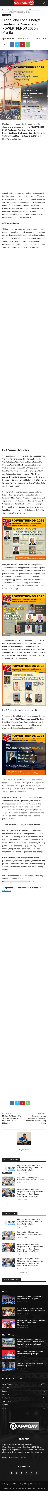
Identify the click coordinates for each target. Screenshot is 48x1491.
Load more (23, 1273)
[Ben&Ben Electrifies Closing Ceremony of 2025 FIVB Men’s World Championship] (8, 1323)
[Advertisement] (24, 167)
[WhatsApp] (28, 44)
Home (4, 10)
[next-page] (7, 1203)
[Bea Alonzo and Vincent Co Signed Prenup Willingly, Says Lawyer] (8, 1354)
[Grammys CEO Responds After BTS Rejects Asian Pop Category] (8, 1299)
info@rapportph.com (19, 1457)
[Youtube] (31, 1473)
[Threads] (36, 1473)
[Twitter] (17, 44)
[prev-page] (3, 1203)
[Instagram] (16, 1473)
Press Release (12, 10)
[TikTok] (21, 1473)
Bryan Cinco (11, 38)
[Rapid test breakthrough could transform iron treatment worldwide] (8, 1181)
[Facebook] (12, 44)
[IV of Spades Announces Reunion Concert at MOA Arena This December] (8, 1311)
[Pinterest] (22, 44)
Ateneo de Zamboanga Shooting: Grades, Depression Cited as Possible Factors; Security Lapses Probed (30, 1342)
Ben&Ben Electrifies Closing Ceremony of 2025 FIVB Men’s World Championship (31, 1323)
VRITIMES (6, 891)
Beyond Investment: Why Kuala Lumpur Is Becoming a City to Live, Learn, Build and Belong (29, 1168)
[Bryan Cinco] (3, 38)
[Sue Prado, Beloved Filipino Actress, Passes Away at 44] (8, 1366)
